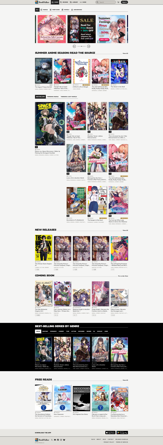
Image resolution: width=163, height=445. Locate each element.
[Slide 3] (52, 29)
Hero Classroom (59, 414)
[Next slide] (88, 46)
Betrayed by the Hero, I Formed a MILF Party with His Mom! (97, 178)
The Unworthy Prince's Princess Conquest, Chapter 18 (100, 264)
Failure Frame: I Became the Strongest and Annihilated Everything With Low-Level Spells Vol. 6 (119, 310)
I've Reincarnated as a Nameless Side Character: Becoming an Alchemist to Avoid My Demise (119, 415)
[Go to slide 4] (81, 46)
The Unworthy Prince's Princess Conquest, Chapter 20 (62, 264)
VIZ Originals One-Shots (80, 414)
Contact (111, 439)
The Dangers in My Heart (95, 220)
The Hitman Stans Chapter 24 (43, 264)
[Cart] (118, 2)
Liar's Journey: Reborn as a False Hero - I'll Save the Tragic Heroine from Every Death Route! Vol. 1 (62, 310)
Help (104, 439)
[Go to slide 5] (82, 46)
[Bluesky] (64, 440)
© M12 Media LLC (39, 442)
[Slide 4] (81, 29)
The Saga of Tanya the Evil (43, 87)
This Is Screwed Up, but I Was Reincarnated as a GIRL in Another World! (118, 137)
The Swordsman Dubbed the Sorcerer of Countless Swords (43, 415)
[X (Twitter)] (52, 440)
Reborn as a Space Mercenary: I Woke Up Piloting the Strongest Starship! (47, 152)
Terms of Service (122, 442)
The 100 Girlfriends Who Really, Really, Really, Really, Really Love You (100, 87)
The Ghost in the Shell (118, 87)
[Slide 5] (111, 29)
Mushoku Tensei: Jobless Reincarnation (95, 137)
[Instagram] (61, 440)
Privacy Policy (109, 442)
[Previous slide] (74, 46)
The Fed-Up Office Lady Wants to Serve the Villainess (118, 221)
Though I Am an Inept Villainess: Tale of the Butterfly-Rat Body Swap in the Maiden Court (62, 87)
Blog (93, 439)
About (99, 439)
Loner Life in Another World (75, 178)
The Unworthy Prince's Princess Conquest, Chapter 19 (81, 264)
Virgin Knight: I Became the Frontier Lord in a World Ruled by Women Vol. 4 (100, 310)
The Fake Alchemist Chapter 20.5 (41, 310)
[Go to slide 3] (80, 46)
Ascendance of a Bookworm (75, 220)
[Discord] (55, 440)
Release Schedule (121, 439)
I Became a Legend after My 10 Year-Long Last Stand (99, 415)
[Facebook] (58, 440)
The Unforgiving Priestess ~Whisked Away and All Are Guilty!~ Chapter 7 (119, 264)
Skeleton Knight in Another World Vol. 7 (81, 310)
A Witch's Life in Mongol (80, 87)
